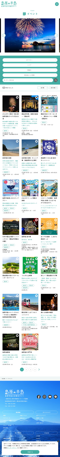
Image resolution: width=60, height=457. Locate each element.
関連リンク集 (39, 418)
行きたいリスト (24, 420)
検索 (56, 80)
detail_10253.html (30, 349)
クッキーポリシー (12, 448)
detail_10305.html (49, 110)
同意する (30, 452)
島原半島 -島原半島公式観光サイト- (8, 4)
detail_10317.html (30, 196)
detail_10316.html (49, 197)
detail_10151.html (49, 311)
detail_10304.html (10, 235)
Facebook (39, 397)
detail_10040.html (30, 157)
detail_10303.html (30, 115)
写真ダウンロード (8, 441)
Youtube (50, 397)
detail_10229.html (30, 234)
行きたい (17, 97)
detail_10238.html (49, 156)
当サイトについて (41, 415)
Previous (4, 35)
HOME (3, 378)
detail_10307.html (10, 197)
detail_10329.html (49, 273)
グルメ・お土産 (7, 425)
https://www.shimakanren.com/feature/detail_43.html (30, 35)
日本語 (38, 436)
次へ (39, 369)
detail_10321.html (30, 312)
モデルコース (6, 418)
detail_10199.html (10, 270)
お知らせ (22, 418)
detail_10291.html (49, 236)
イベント (5, 423)
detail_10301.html (30, 274)
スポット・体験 (7, 420)
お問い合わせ (39, 423)
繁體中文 (38, 441)
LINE (56, 397)
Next (56, 35)
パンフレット (39, 420)
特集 (4, 415)
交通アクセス (23, 415)
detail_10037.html (10, 157)
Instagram (44, 397)
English (38, 438)
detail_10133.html (10, 115)
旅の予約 (5, 428)
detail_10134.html (10, 349)
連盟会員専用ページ (8, 438)
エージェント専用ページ (9, 436)
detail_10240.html (10, 311)
